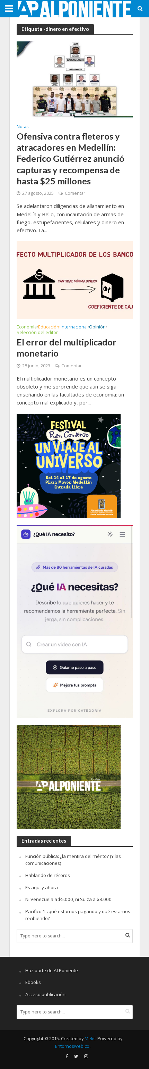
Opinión (97, 327)
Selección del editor (37, 333)
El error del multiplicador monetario (66, 347)
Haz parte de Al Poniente (51, 970)
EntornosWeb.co (72, 1046)
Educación (48, 327)
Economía (27, 327)
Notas (22, 127)
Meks (90, 1039)
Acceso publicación (45, 994)
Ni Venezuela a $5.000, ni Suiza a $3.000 (68, 899)
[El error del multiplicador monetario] (75, 279)
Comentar (75, 193)
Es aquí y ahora (41, 887)
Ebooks (33, 982)
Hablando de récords (47, 875)
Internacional (74, 327)
